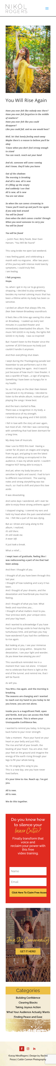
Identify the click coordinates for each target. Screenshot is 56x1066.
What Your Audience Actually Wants (28, 1012)
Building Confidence (28, 997)
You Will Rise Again (26, 100)
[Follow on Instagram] (28, 1048)
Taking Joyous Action (28, 1007)
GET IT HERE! (28, 951)
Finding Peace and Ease (28, 1016)
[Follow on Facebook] (21, 1048)
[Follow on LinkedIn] (34, 1048)
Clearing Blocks (28, 1002)
